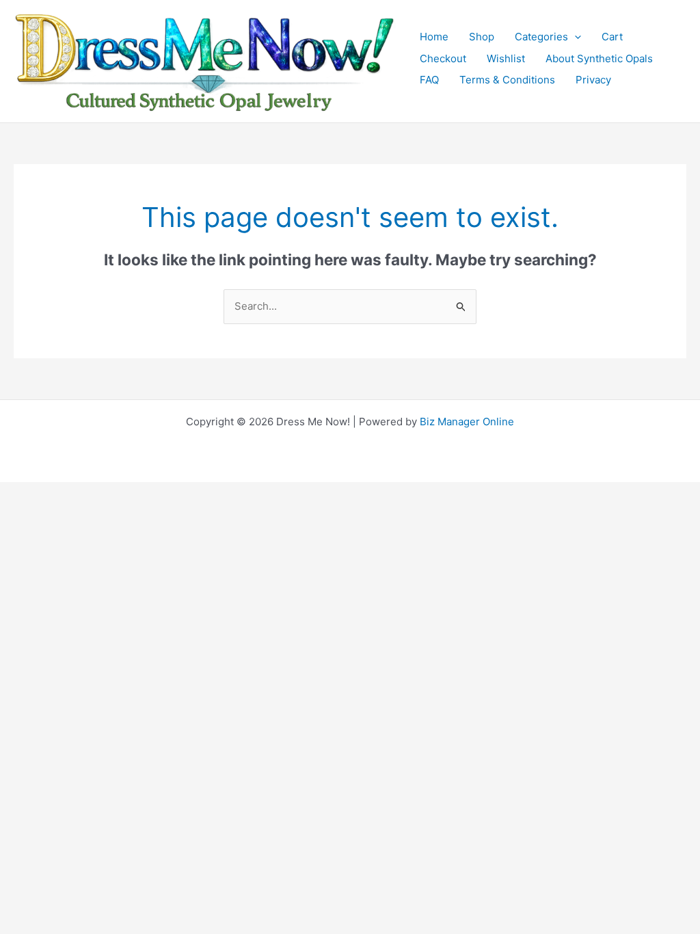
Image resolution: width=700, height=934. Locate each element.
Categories (541, 36)
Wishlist (506, 58)
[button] (574, 37)
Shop (481, 36)
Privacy (593, 79)
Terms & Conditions (507, 79)
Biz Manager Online (467, 421)
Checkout (443, 58)
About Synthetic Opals (599, 58)
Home (434, 36)
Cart (612, 36)
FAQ (429, 79)
